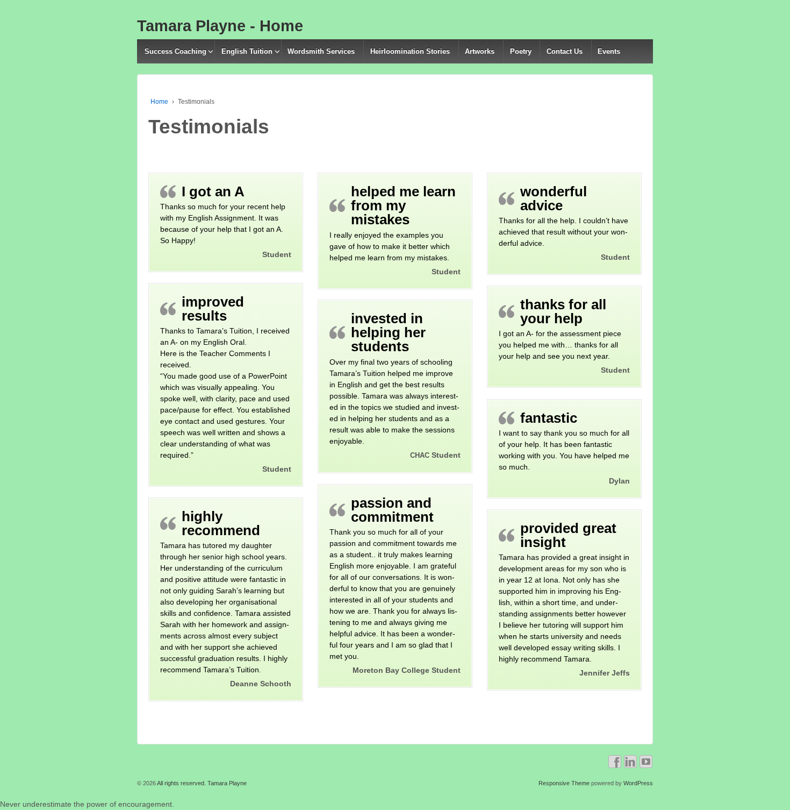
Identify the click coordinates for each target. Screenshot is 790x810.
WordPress (638, 783)
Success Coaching (175, 51)
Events (609, 51)
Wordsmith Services (321, 51)
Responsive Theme (564, 783)
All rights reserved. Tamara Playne (201, 783)
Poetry (521, 51)
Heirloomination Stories (410, 51)
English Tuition (246, 51)
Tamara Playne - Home (220, 25)
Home (159, 101)
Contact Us (565, 51)
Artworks (479, 51)
